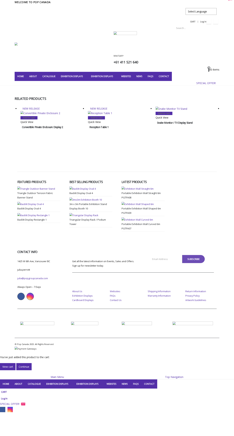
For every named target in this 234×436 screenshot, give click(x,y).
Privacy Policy (192, 295)
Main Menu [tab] (57, 377)
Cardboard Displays (83, 300)
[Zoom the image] (37, 323)
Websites (115, 291)
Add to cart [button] (29, 117)
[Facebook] (208, 21)
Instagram (30, 296)
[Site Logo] (37, 48)
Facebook (21, 296)
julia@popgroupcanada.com (32, 278)
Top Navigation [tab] (174, 377)
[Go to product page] (187, 108)
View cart (7, 366)
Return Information (195, 291)
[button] (2, 372)
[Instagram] (215, 21)
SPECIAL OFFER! (207, 81)
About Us (77, 291)
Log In (203, 21)
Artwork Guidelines (195, 300)
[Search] (214, 28)
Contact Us (116, 300)
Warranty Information (159, 295)
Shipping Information (159, 291)
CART (192, 21)
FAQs (113, 295)
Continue (24, 366)
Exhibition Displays (82, 295)
